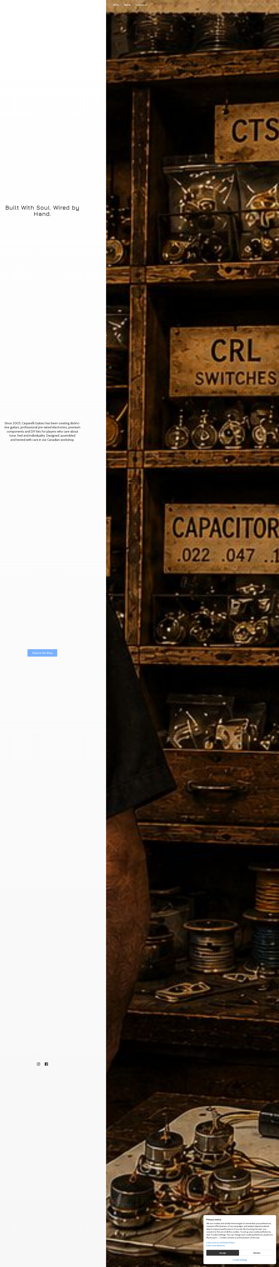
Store (116, 4)
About (127, 4)
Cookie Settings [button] (240, 1260)
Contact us (141, 4)
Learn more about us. (215, 1245)
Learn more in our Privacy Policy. (220, 1242)
